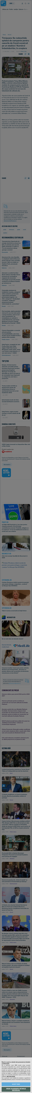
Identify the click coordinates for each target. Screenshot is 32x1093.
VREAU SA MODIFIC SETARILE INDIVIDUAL (16, 1089)
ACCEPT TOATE (16, 1084)
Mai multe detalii (11, 1076)
